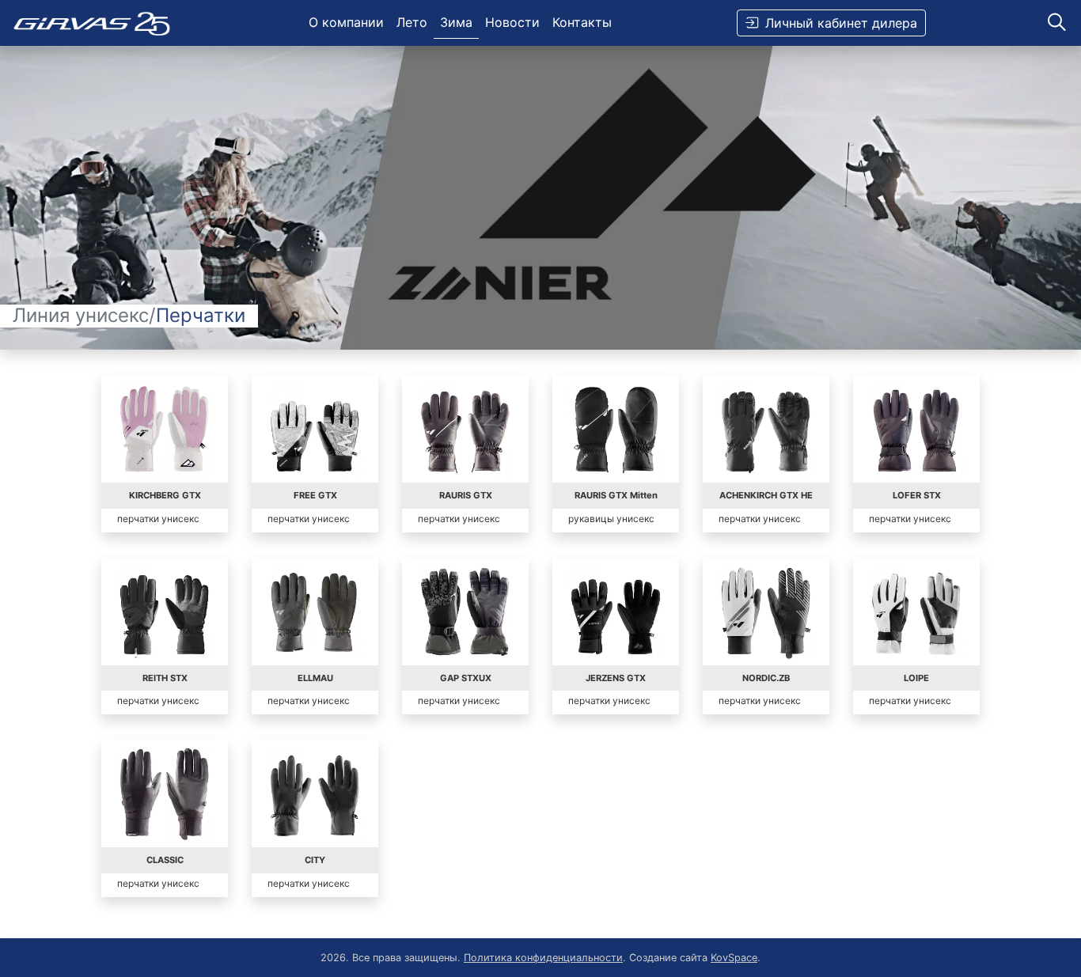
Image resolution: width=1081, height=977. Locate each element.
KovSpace (734, 958)
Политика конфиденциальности (543, 958)
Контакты (582, 22)
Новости (512, 22)
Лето (411, 22)
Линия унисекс (81, 315)
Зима (456, 22)
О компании (346, 22)
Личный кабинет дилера (841, 23)
